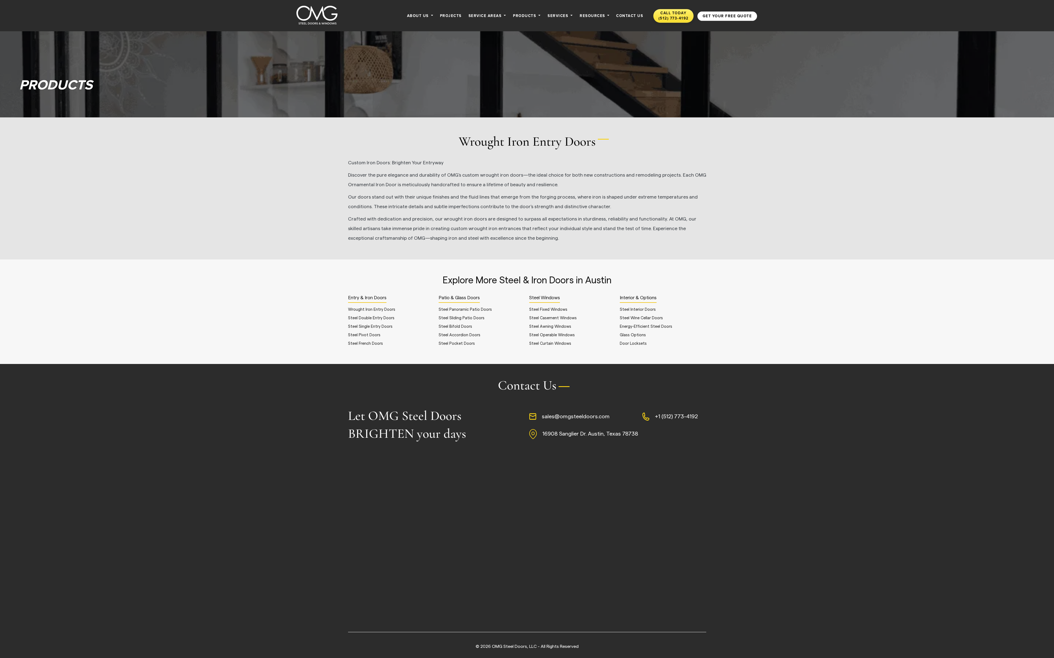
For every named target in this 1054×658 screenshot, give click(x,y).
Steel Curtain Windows (550, 343)
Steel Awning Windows (550, 326)
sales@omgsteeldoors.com (576, 416)
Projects (451, 16)
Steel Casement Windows (553, 318)
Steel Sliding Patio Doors (461, 318)
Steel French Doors (365, 343)
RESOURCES (593, 16)
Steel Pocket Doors (457, 343)
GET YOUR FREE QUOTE (727, 16)
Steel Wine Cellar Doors (641, 318)
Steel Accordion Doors (459, 335)
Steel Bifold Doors (455, 326)
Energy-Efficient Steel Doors (646, 326)
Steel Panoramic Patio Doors (465, 309)
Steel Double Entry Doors (371, 318)
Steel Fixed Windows (548, 309)
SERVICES (559, 16)
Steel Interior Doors (638, 309)
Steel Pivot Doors (364, 335)
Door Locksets (633, 343)
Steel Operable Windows (552, 335)
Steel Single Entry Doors (370, 326)
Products (525, 16)
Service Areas (486, 16)
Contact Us (629, 16)
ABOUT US (418, 16)
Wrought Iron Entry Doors (371, 309)
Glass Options (633, 335)
